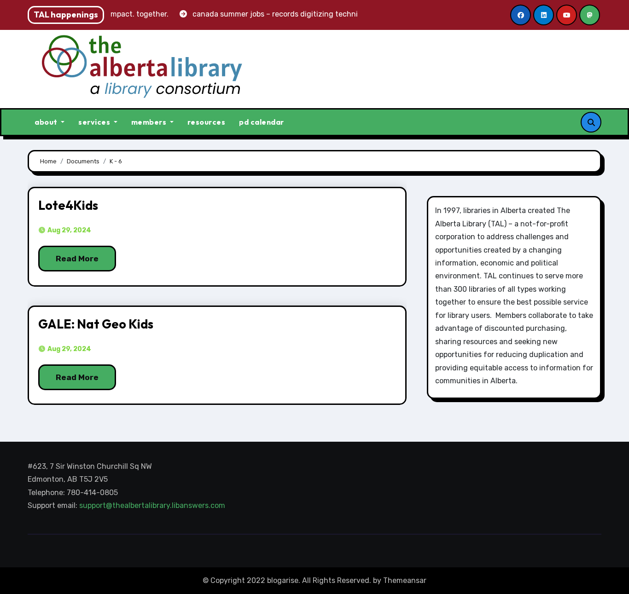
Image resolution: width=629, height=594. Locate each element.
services (95, 122)
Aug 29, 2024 (68, 230)
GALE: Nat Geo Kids (95, 324)
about (47, 122)
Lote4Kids (68, 205)
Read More (77, 258)
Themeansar (404, 580)
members (149, 122)
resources (206, 122)
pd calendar (261, 122)
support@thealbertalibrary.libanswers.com (153, 506)
